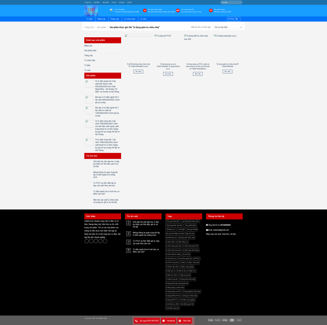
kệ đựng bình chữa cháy (186, 238)
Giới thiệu (97, 2)
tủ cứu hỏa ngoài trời (185, 258)
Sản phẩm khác (90, 50)
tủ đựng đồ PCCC (172, 300)
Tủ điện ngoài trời (184, 275)
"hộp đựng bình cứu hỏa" (174, 225)
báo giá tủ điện (192, 229)
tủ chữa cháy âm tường (173, 254)
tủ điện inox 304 (171, 275)
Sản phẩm (106, 2)
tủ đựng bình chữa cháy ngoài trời (177, 283)
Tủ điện (89, 19)
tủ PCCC (197, 258)
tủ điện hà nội (181, 271)
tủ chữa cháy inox (182, 242)
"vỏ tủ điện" (181, 229)
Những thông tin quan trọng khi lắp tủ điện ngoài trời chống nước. (105, 174)
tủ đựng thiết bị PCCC (173, 296)
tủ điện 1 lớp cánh (193, 262)
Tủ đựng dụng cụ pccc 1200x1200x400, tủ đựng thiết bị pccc (168, 66)
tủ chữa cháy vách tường (191, 250)
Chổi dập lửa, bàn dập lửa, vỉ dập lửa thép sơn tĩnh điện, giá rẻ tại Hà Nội (106, 163)
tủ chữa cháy (170, 242)
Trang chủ (87, 2)
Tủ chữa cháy (129, 19)
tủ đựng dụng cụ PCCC (173, 291)
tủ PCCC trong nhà (172, 262)
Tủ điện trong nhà (172, 279)
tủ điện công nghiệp (186, 267)
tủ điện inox (192, 271)
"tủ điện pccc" (170, 229)
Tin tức (114, 2)
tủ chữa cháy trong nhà (173, 250)
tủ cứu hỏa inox (171, 258)
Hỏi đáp (121, 2)
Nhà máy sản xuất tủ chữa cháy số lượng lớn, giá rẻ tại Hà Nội (105, 201)
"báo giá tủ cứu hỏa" (172, 221)
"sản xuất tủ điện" (190, 225)
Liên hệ (129, 2)
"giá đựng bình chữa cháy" (190, 221)
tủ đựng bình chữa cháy (187, 279)
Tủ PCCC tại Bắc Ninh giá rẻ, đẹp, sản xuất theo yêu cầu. (104, 184)
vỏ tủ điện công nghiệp (187, 300)
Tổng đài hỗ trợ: (219, 225)
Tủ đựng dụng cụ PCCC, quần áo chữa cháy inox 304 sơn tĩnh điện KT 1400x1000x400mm (198, 66)
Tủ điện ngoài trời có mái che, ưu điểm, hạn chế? (106, 192)
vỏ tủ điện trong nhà (172, 308)
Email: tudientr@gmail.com (218, 230)
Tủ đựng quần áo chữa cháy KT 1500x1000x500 (227, 65)
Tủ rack (143, 19)
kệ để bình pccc (171, 238)
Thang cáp (114, 19)
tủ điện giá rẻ (170, 271)
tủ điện (183, 262)
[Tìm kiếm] (240, 2)
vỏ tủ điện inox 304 (172, 304)
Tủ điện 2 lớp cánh (172, 267)
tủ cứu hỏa (186, 254)
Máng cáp (101, 19)
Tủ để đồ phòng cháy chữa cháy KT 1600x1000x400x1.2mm (138, 65)
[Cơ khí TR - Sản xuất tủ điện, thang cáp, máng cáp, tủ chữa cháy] (95, 10)
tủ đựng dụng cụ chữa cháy (175, 287)
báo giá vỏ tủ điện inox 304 (175, 233)
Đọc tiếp (138, 71)
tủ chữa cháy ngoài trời (190, 246)
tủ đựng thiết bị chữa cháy (192, 291)
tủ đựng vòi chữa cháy (190, 296)
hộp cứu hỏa (190, 233)
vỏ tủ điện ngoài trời (187, 304)
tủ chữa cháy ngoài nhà (173, 246)
